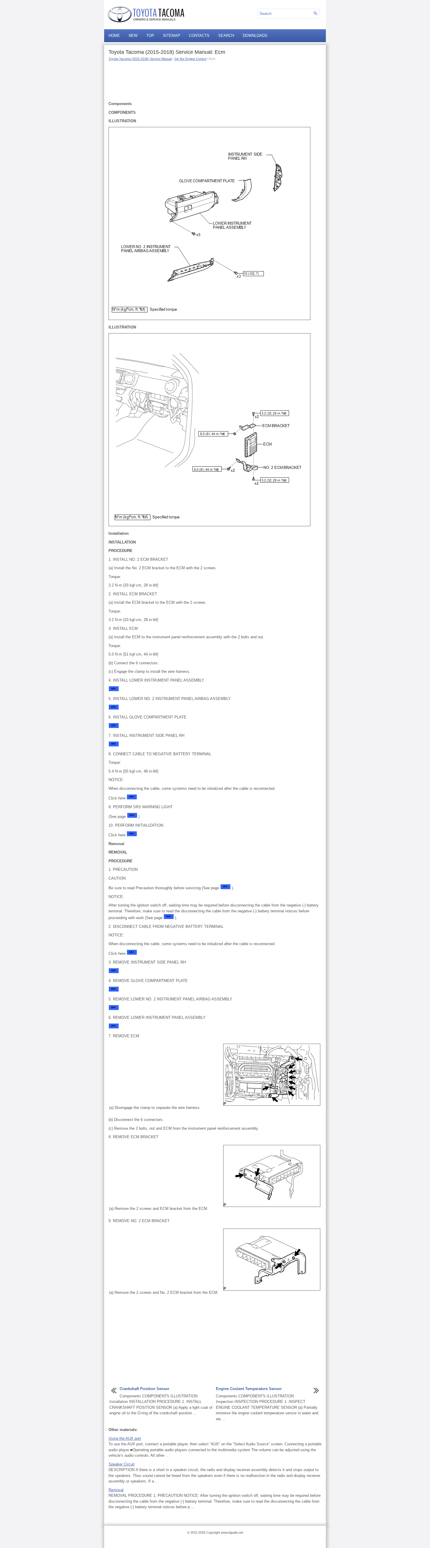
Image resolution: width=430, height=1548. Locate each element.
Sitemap (171, 35)
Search (226, 35)
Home (114, 35)
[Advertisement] (215, 80)
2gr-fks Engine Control (190, 59)
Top (150, 35)
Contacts (199, 35)
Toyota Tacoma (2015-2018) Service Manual (140, 59)
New (133, 35)
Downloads (255, 35)
